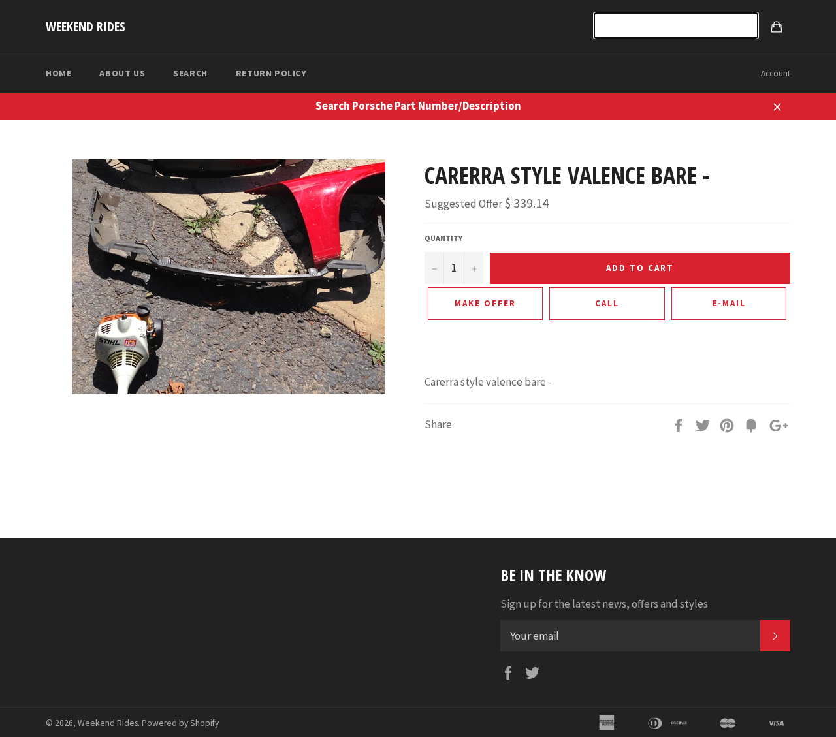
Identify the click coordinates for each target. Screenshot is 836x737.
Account (775, 73)
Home (58, 73)
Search (190, 73)
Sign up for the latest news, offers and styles (604, 604)
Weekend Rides (85, 26)
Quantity (443, 238)
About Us (122, 73)
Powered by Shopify (180, 723)
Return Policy (271, 73)
